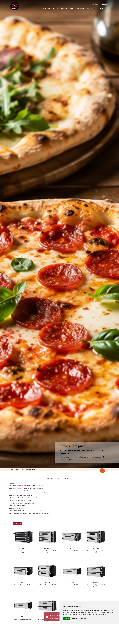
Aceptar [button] (67, 618)
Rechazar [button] (74, 618)
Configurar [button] (83, 618)
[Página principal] (14, 6)
